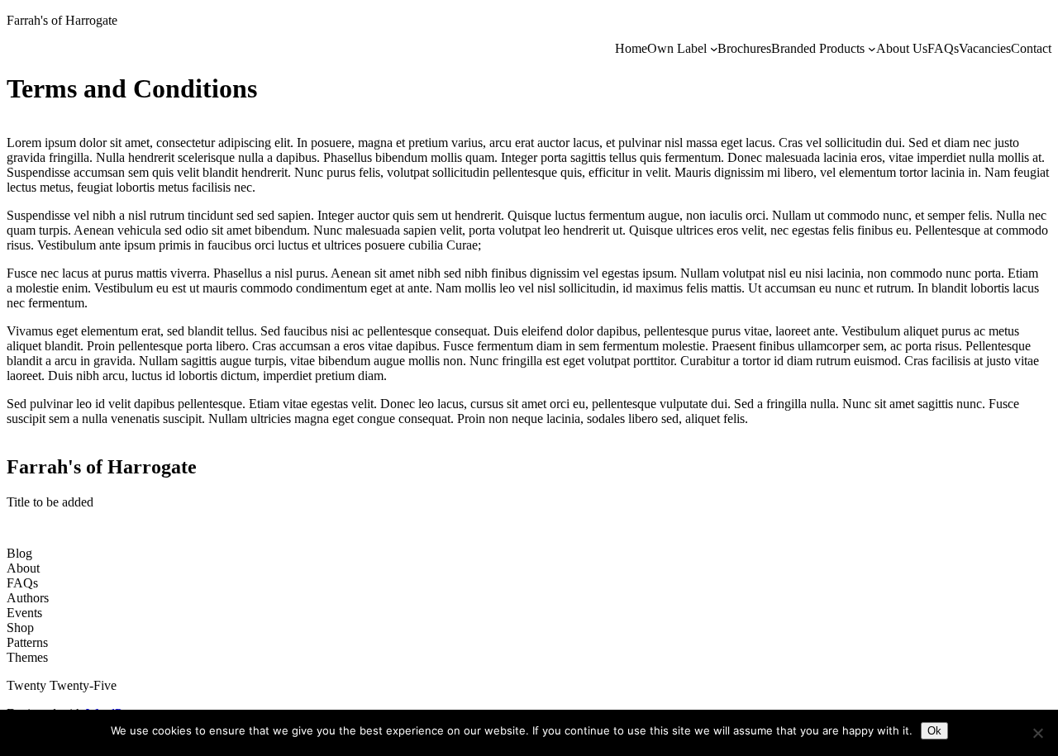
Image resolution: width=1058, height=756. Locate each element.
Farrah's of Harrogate (62, 20)
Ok (934, 731)
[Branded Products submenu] (872, 49)
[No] (1037, 733)
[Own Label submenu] (714, 49)
